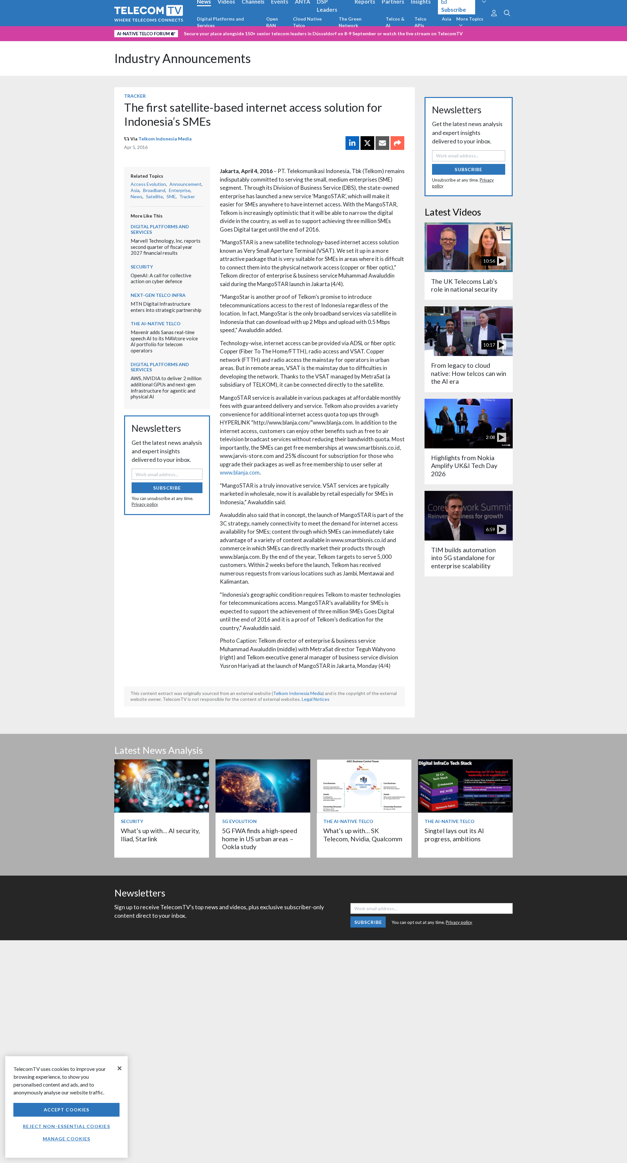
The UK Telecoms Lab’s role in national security (464, 285)
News (136, 196)
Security (142, 266)
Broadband (154, 190)
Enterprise (179, 190)
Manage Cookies (66, 1138)
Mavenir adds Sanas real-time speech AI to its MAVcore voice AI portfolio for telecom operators (164, 341)
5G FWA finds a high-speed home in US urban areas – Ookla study (259, 838)
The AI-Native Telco (156, 323)
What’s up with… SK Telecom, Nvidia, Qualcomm (362, 834)
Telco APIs (420, 22)
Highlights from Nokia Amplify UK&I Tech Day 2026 (464, 465)
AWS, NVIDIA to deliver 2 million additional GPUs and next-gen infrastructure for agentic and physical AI (166, 387)
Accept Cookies (66, 1109)
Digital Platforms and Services (220, 22)
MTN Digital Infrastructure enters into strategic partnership (166, 307)
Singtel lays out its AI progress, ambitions (454, 834)
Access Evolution (148, 184)
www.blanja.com (240, 472)
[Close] (119, 1068)
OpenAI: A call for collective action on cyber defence (161, 278)
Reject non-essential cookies (66, 1126)
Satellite (154, 196)
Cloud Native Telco (307, 22)
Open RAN (272, 22)
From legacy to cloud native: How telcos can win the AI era (468, 373)
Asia (446, 19)
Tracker (135, 96)
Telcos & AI (395, 22)
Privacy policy (145, 504)
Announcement (185, 184)
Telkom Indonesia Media (165, 138)
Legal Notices (316, 699)
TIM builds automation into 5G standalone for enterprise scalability (463, 558)
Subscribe (167, 488)
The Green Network (350, 22)
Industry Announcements (182, 58)
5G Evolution (239, 821)
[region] (66, 1107)
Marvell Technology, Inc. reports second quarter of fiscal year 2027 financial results (166, 247)
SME (171, 196)
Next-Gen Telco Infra (158, 295)
